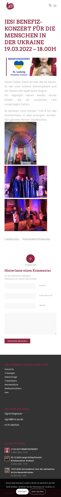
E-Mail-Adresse (45, 295)
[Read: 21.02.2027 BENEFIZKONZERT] (7, 450)
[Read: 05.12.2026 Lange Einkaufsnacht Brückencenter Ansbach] (7, 458)
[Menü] (54, 5)
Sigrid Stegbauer (39, 239)
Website (42, 305)
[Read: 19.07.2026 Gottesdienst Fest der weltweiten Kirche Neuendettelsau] (7, 470)
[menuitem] (48, 5)
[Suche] (48, 5)
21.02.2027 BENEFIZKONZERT (24, 449)
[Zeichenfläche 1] (25, 5)
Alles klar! (22, 491)
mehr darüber (37, 491)
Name (42, 285)
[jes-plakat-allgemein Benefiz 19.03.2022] (30, 67)
